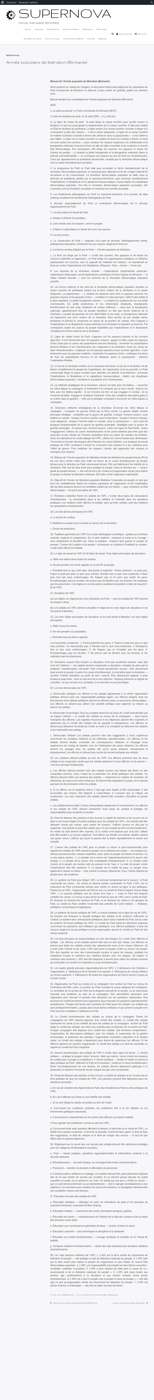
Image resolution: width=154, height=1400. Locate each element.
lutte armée (100, 1295)
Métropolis (101, 29)
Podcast (91, 39)
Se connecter (125, 34)
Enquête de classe (33, 39)
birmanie (90, 1295)
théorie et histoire (70, 29)
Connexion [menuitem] (11, 2)
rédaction (38, 29)
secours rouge (52, 39)
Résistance (87, 29)
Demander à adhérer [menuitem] (28, 2)
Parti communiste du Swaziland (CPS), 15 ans (75, 1303)
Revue (28, 29)
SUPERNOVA (64, 13)
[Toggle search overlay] (113, 34)
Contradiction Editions (73, 39)
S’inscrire (142, 34)
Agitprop (102, 39)
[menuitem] (2, 2)
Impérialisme (53, 29)
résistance (112, 1295)
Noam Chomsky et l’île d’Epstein (129, 1303)
